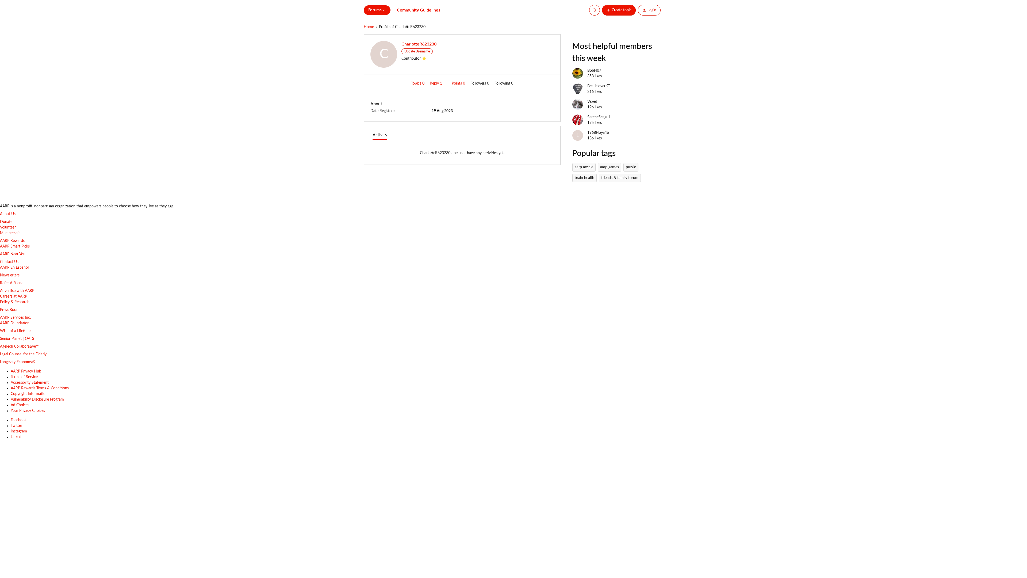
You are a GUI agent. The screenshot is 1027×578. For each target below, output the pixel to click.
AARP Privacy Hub (26, 371)
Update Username (417, 51)
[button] (619, 10)
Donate (6, 222)
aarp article (584, 167)
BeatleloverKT (598, 86)
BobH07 (594, 71)
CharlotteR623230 (418, 44)
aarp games (609, 167)
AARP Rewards (12, 241)
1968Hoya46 (598, 133)
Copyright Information (29, 394)
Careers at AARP (13, 296)
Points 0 (459, 83)
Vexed (592, 102)
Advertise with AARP (17, 291)
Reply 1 (436, 83)
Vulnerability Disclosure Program (37, 399)
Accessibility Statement (30, 383)
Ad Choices (20, 405)
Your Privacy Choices (28, 411)
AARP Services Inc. (15, 318)
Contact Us (9, 262)
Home (369, 27)
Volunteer (8, 227)
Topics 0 (418, 83)
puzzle (631, 167)
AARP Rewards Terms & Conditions (40, 388)
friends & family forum (619, 178)
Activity (380, 135)
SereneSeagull (598, 117)
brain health (584, 178)
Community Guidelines (418, 10)
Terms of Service (24, 377)
